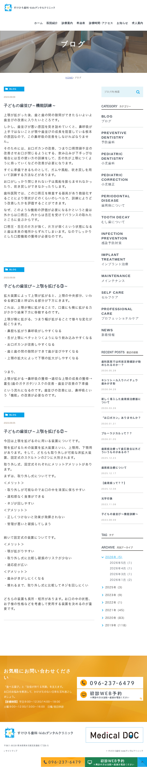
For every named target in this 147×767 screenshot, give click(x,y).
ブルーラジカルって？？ (116, 433)
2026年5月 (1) (121, 562)
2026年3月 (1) (121, 574)
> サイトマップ (10, 751)
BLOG (12, 89)
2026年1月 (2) (121, 580)
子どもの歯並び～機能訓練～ (30, 105)
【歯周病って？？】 (114, 483)
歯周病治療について (114, 467)
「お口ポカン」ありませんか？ (121, 418)
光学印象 (107, 498)
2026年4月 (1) (121, 568)
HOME (69, 78)
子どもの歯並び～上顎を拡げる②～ (36, 431)
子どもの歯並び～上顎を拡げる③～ (36, 286)
